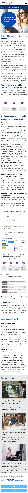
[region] (14, 483)
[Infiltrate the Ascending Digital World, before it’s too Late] (14, 452)
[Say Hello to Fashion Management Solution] (14, 421)
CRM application (21, 138)
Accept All (14, 490)
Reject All (14, 486)
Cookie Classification (19, 480)
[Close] (26, 474)
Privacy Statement (11, 480)
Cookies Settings (14, 482)
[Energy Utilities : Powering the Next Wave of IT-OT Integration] (14, 389)
